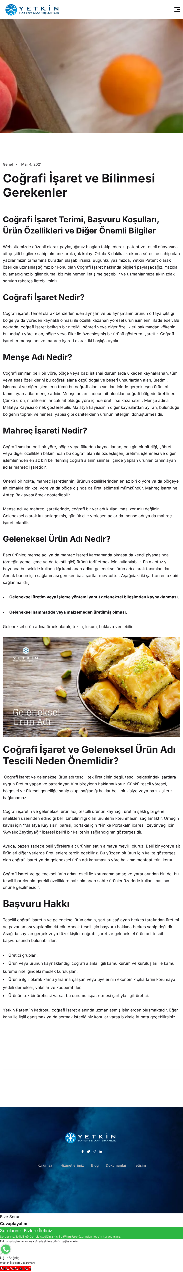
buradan (56, 260)
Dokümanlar (116, 1165)
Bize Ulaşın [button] (91, 1190)
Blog (95, 1165)
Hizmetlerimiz (72, 1165)
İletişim (140, 1165)
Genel (8, 164)
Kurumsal (45, 1165)
